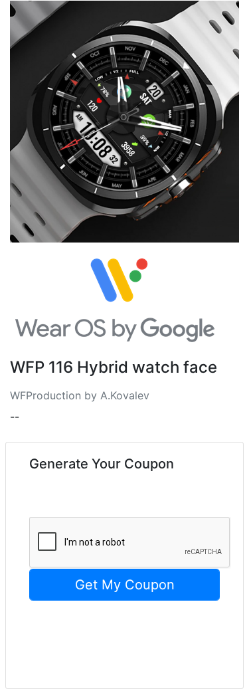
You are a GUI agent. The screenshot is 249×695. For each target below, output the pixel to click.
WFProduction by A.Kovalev (79, 395)
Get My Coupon (125, 585)
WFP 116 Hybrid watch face (113, 367)
